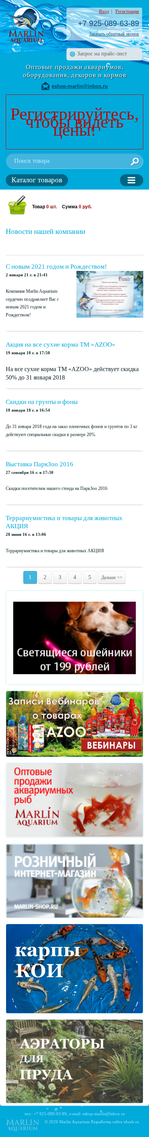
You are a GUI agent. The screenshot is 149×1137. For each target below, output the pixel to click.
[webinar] (74, 724)
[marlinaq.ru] (74, 800)
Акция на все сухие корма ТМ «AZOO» (60, 344)
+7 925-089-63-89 (108, 23)
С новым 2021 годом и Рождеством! (56, 266)
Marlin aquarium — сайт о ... (25, 25)
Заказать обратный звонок (114, 34)
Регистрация (127, 11)
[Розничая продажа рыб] (74, 881)
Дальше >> (111, 577)
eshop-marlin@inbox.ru (80, 86)
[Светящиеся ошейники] (74, 638)
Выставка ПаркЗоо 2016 (39, 464)
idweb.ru (131, 1121)
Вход (104, 11)
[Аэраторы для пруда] (74, 1061)
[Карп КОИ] (74, 968)
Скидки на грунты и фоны (42, 401)
